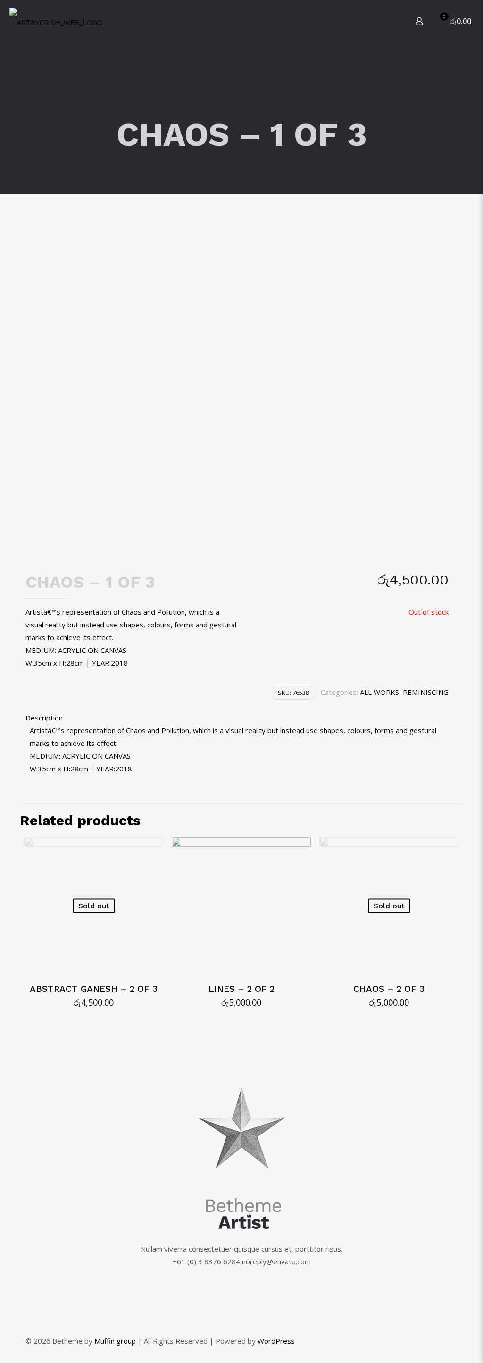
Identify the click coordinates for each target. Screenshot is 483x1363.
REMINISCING (426, 692)
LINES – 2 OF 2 (241, 988)
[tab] (237, 717)
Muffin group (115, 1341)
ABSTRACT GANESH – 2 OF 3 (94, 988)
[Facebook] (405, 1341)
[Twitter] (418, 1341)
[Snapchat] (443, 1341)
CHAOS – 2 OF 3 (389, 988)
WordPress (276, 1341)
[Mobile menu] (386, 21)
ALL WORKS (379, 692)
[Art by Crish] (56, 21)
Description (44, 717)
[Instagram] (430, 1341)
